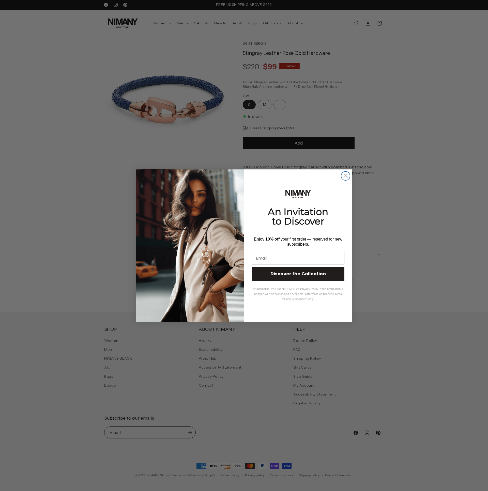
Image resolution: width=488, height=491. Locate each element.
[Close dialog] (345, 175)
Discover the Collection (298, 274)
